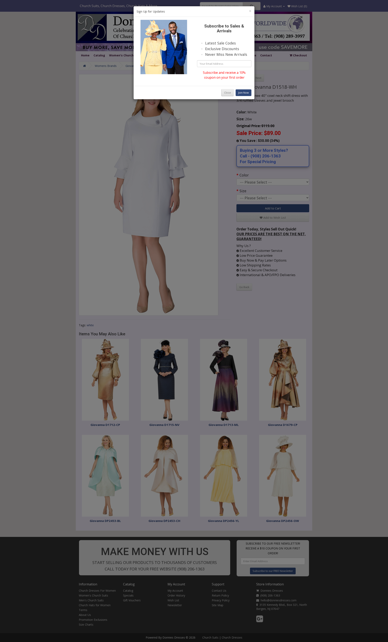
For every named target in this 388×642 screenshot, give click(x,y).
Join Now (243, 92)
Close (227, 92)
